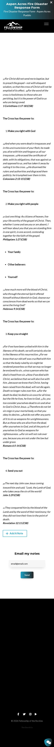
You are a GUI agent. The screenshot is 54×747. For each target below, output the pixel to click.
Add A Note (16, 533)
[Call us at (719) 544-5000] (27, 646)
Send (27, 575)
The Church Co (27, 727)
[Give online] (27, 694)
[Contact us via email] (27, 623)
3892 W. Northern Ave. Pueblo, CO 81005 (27, 686)
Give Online (27, 709)
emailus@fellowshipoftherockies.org (27, 638)
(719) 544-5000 (27, 662)
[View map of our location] (27, 670)
